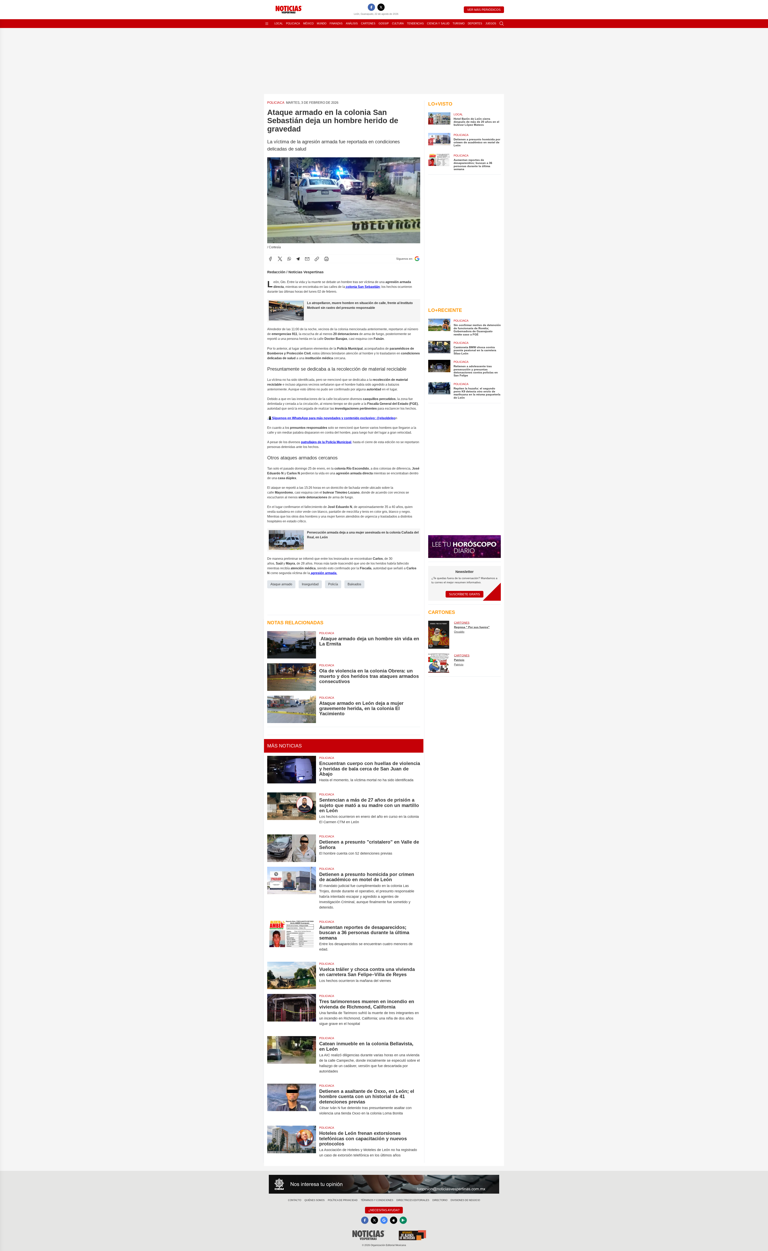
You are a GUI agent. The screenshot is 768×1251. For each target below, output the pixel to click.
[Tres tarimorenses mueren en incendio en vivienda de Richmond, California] (291, 1012)
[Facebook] (371, 7)
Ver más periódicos (484, 9)
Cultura (398, 23)
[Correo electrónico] (307, 259)
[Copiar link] (317, 259)
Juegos (490, 23)
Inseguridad (310, 584)
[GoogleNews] (384, 1220)
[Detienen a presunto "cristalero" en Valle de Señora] (291, 848)
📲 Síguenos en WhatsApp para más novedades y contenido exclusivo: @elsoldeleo (331, 418)
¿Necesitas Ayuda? (383, 1210)
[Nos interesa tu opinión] (384, 1184)
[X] (381, 7)
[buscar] (501, 23)
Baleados (354, 584)
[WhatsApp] (289, 259)
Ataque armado (281, 584)
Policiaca (293, 23)
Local (278, 23)
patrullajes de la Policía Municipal (326, 442)
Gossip (384, 23)
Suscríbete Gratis (464, 594)
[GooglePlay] (403, 1220)
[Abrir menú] (267, 23)
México (308, 23)
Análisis (352, 23)
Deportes (475, 23)
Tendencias (415, 23)
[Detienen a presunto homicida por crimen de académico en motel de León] (291, 891)
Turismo (459, 23)
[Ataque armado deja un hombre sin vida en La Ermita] (291, 644)
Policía (333, 584)
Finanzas (336, 23)
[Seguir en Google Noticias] (417, 258)
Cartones (368, 23)
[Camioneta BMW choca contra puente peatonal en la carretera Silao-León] (439, 348)
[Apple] (393, 1220)
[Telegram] (298, 259)
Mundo (321, 23)
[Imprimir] (326, 259)
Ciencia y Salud (438, 23)
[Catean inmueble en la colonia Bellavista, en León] (291, 1057)
